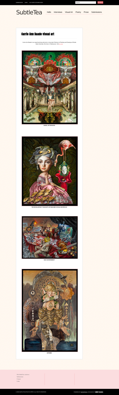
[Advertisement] (49, 23)
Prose (86, 12)
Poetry (78, 12)
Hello (49, 12)
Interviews (58, 12)
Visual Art (69, 12)
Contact (19, 379)
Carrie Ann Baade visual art (37, 34)
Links (26, 2)
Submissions (19, 2)
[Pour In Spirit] (29, 14)
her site (61, 44)
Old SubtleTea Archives (36, 2)
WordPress (84, 392)
